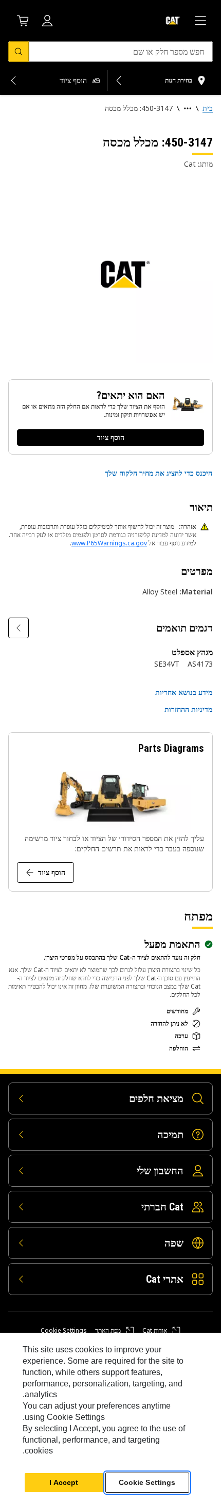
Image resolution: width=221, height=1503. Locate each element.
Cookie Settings (64, 1331)
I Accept (63, 1482)
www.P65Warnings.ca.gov (109, 543)
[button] (158, 473)
